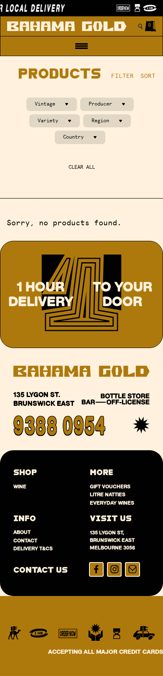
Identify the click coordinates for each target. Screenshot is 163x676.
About (22, 532)
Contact (25, 540)
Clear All (82, 167)
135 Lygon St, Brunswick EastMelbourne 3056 (112, 540)
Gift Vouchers (110, 486)
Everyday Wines (112, 503)
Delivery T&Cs (33, 548)
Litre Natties (107, 494)
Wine (19, 486)
